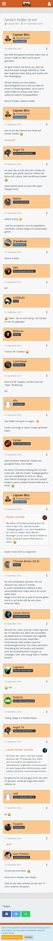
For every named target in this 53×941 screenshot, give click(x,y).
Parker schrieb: (15, 517)
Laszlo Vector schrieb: (20, 749)
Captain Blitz (13, 23)
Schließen (28, 937)
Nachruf (8, 140)
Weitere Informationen (12, 937)
